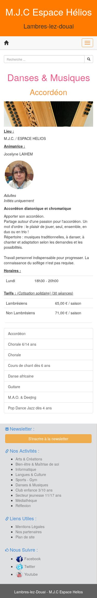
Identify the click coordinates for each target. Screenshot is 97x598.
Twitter (29, 566)
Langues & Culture (31, 474)
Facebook (32, 558)
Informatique (26, 469)
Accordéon (17, 333)
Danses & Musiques (32, 484)
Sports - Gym (26, 479)
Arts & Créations (29, 458)
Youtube (30, 574)
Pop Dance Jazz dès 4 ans (30, 407)
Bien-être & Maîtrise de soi (37, 464)
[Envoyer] (88, 59)
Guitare (14, 386)
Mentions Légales (30, 526)
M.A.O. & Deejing (22, 397)
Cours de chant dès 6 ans (29, 365)
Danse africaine (21, 376)
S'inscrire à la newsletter (48, 438)
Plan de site (25, 536)
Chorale (14, 354)
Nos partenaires (29, 531)
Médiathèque (26, 500)
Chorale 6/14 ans (22, 344)
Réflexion (23, 505)
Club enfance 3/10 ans (34, 490)
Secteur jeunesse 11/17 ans (38, 495)
